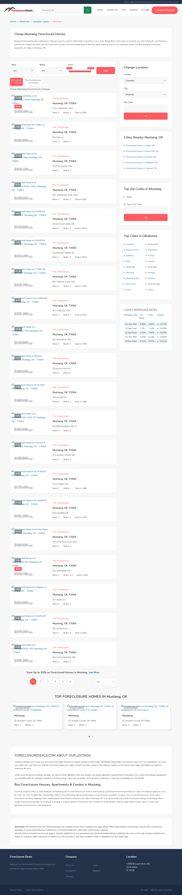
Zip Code (128, 102)
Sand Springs (154, 284)
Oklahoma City (132, 278)
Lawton (151, 261)
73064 (129, 197)
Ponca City (131, 284)
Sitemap (69, 876)
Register (97, 870)
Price (70, 64)
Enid (128, 261)
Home (100, 9)
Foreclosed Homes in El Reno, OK (141, 157)
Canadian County (41, 21)
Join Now (94, 672)
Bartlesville (153, 244)
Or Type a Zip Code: (133, 204)
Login (146, 9)
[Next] (70, 681)
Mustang (130, 272)
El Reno (151, 255)
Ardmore (130, 244)
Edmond (129, 255)
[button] (89, 736)
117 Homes (16, 81)
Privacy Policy (16, 890)
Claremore (152, 250)
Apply (105, 71)
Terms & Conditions (34, 890)
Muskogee (152, 267)
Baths (42, 64)
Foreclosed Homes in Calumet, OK (141, 168)
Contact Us (112, 9)
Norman (151, 272)
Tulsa (128, 289)
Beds (14, 64)
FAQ (123, 9)
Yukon (150, 289)
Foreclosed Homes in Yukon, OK (140, 145)
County (127, 74)
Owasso (151, 278)
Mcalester (130, 267)
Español (134, 9)
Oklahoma (24, 21)
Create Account (165, 10)
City (126, 88)
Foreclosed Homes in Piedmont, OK (142, 162)
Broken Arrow (132, 250)
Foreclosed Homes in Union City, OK (142, 151)
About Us (70, 865)
